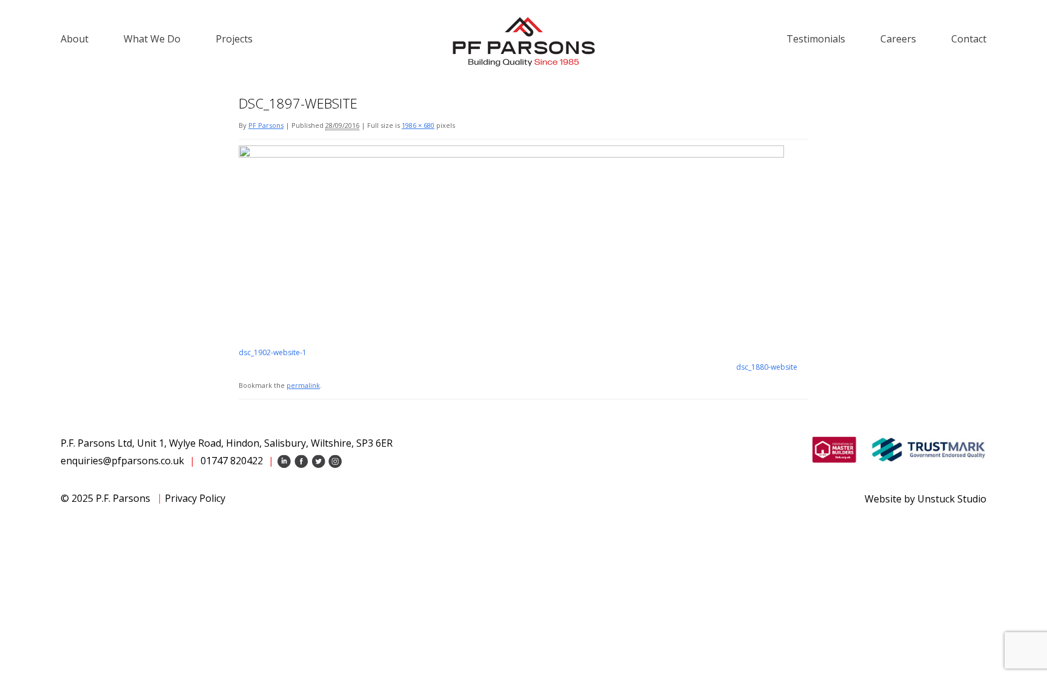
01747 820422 (232, 460)
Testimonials (815, 38)
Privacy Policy (195, 498)
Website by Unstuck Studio (925, 498)
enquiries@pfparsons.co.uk (122, 460)
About (74, 38)
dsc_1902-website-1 (273, 352)
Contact (968, 38)
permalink (303, 385)
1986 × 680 (418, 125)
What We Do (152, 38)
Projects (234, 38)
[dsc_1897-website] (511, 153)
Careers (898, 38)
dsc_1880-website (766, 367)
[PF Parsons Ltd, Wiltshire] (523, 41)
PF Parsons (266, 125)
